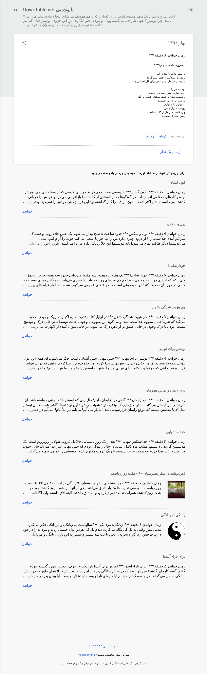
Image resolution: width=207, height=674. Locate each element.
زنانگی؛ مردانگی (173, 515)
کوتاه (163, 136)
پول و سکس (176, 224)
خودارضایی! (176, 265)
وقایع (150, 136)
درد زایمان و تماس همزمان (165, 390)
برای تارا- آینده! (174, 556)
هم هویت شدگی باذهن (168, 307)
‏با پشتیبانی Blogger (103, 646)
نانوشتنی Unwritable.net (48, 10)
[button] (24, 43)
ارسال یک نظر (170, 152)
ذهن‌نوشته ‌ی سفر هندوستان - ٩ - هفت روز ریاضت (147, 473)
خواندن (27, 211)
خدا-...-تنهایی (175, 432)
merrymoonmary (87, 654)
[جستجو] (16, 11)
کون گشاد (178, 182)
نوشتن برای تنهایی (171, 348)
